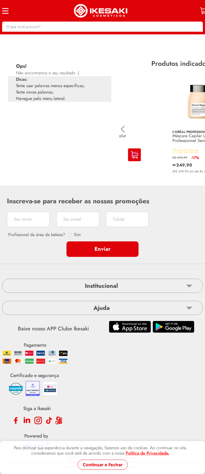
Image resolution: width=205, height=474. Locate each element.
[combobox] (102, 27)
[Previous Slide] (123, 129)
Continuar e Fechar (103, 464)
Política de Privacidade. (147, 453)
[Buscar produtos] (196, 26)
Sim (77, 234)
